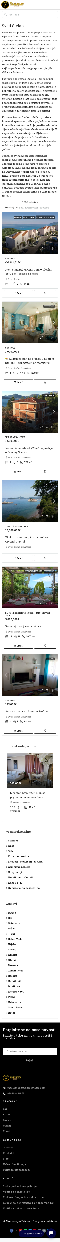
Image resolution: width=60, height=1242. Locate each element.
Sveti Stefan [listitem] (16, 1007)
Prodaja (17, 217)
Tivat (6, 1131)
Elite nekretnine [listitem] (18, 856)
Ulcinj (7, 1125)
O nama (8, 1147)
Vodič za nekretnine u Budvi (21, 1208)
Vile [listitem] (10, 851)
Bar (5, 1108)
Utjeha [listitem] (12, 944)
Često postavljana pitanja (20, 1186)
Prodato (50, 659)
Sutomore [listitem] (14, 923)
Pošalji (30, 1060)
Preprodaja (49, 306)
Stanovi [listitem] (13, 840)
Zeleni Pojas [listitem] (15, 970)
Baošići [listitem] (12, 975)
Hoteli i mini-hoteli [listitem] (20, 877)
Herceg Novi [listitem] (16, 991)
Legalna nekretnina (45, 217)
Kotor (6, 1114)
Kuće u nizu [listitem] (15, 882)
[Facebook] (11, 1231)
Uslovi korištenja (14, 1164)
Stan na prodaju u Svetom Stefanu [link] (27, 711)
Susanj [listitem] (12, 949)
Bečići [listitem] (12, 928)
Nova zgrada (28, 217)
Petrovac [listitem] (13, 965)
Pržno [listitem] (11, 996)
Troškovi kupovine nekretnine (23, 1197)
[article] (30, 785)
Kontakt (8, 1153)
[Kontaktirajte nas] (51, 1233)
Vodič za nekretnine (16, 1191)
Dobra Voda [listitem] (15, 939)
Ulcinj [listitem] (12, 960)
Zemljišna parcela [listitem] (19, 866)
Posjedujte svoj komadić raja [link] (23, 626)
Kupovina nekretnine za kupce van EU (28, 1202)
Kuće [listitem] (11, 845)
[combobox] (36, 207)
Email (20, 293)
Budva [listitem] (12, 912)
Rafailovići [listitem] (15, 981)
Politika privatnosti (16, 1169)
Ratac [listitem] (11, 1012)
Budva (7, 1120)
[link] (30, 233)
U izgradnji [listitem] (15, 872)
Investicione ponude (33, 571)
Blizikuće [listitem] (14, 986)
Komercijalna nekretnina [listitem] (24, 887)
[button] (56, 5)
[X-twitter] (16, 1231)
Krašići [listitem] (12, 954)
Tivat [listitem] (11, 933)
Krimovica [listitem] (14, 1002)
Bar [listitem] (10, 917)
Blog (6, 1158)
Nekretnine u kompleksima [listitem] (25, 861)
